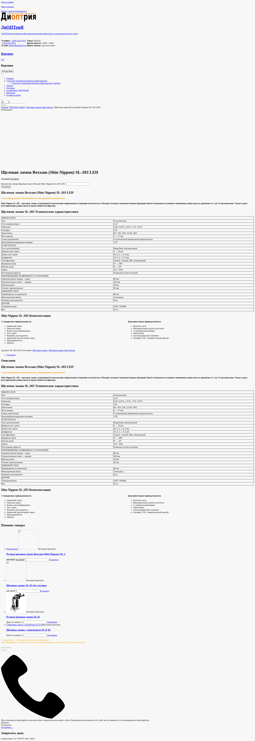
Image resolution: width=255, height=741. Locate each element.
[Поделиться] (5, 647)
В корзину (6, 187)
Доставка (10, 88)
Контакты (10, 93)
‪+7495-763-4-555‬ (18, 41)
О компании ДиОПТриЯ (17, 90)
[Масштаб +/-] (10, 647)
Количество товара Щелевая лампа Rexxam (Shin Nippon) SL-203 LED (33, 184)
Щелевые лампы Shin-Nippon (39, 107)
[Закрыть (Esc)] (2, 647)
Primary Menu (7, 71)
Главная (10, 78)
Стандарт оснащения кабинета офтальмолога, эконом (36, 83)
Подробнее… (7, 727)
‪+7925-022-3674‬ (8, 43)
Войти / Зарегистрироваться (14, 11)
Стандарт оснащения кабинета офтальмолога (26, 81)
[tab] (130, 355)
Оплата (9, 85)
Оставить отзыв (13, 95)
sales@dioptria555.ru (17, 45)
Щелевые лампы (17, 107)
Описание (11, 355)
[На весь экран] (7, 647)
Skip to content (7, 2)
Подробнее (52, 622)
